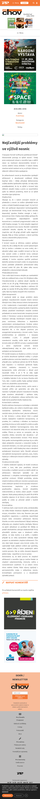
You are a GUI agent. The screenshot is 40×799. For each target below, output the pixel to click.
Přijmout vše (7, 795)
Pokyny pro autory (20, 745)
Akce (20, 734)
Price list (20, 766)
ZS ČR (14, 782)
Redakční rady (20, 748)
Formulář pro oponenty (20, 752)
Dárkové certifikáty (20, 724)
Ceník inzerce (20, 762)
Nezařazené (20, 123)
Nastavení (19, 795)
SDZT (31, 782)
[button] (20, 696)
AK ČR (9, 782)
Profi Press (20, 116)
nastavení (5, 792)
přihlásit (5, 593)
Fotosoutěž (20, 730)
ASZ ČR (19, 782)
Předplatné (20, 720)
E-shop (20, 727)
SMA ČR (25, 782)
